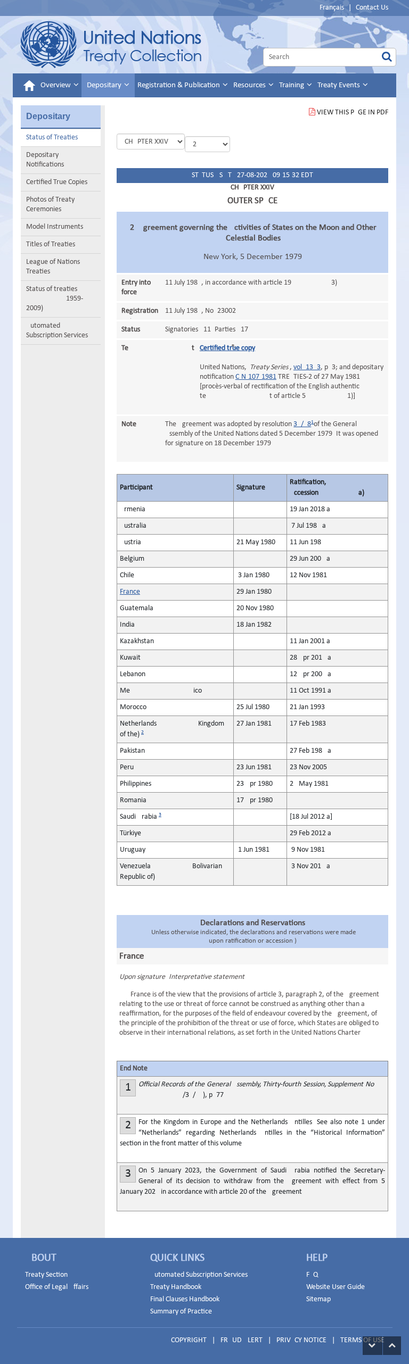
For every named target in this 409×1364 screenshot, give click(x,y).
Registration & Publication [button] (179, 85)
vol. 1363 (307, 367)
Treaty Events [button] (339, 85)
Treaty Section (46, 1275)
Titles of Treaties (50, 244)
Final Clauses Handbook (184, 1299)
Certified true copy (227, 348)
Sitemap (318, 1299)
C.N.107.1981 (255, 377)
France (130, 592)
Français (332, 8)
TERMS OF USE (362, 1340)
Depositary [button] (105, 85)
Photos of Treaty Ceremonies (50, 204)
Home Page (111, 44)
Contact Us (372, 8)
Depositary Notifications (45, 160)
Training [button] (292, 85)
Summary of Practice (181, 1312)
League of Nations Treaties (53, 267)
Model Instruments (54, 227)
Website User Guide (335, 1287)
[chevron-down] (372, 1345)
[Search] (387, 57)
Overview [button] (56, 85)
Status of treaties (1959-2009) (54, 298)
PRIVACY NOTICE (301, 1340)
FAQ (312, 1275)
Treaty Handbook (175, 1287)
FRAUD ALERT (241, 1340)
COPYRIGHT (189, 1340)
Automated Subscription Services (57, 330)
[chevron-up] (392, 1345)
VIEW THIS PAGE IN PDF (352, 113)
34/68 (302, 424)
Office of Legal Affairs (56, 1287)
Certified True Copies (56, 182)
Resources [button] (250, 85)
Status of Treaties (52, 138)
